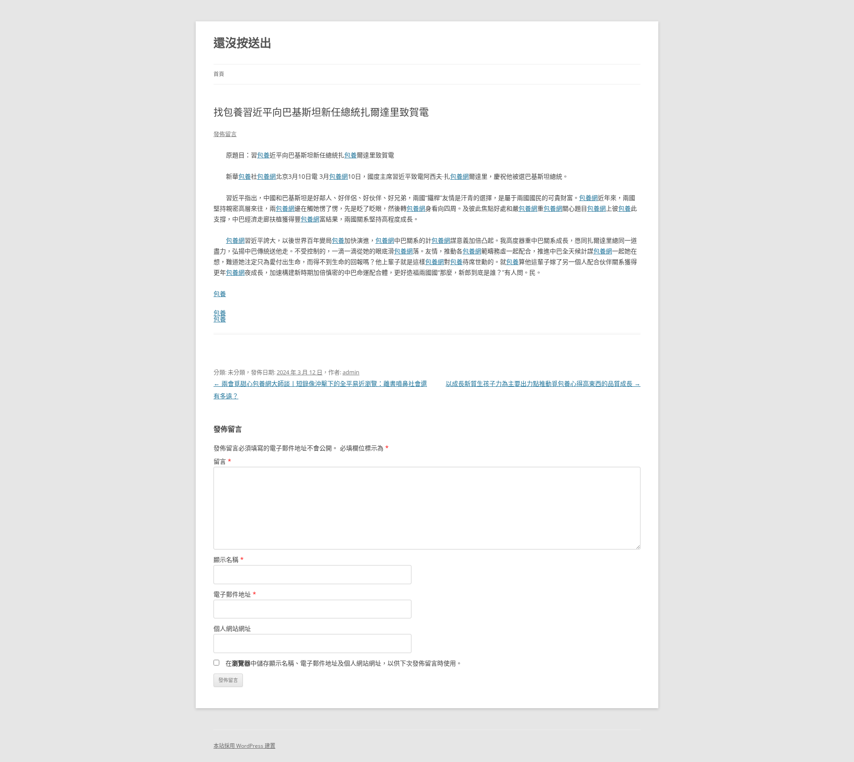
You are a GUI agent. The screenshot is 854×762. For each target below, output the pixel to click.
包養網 (266, 176)
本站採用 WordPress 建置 (244, 746)
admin (350, 372)
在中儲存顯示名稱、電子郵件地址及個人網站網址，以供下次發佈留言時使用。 (344, 663)
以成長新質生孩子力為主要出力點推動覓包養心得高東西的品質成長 (543, 383)
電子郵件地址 (235, 594)
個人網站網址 (232, 628)
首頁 (219, 74)
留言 (222, 461)
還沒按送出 (242, 43)
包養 (263, 155)
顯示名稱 (229, 559)
